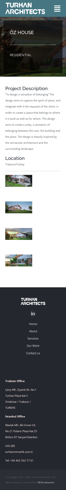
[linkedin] (33, 313)
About (33, 331)
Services (33, 338)
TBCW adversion (45, 482)
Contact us (33, 353)
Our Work (33, 345)
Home (33, 324)
